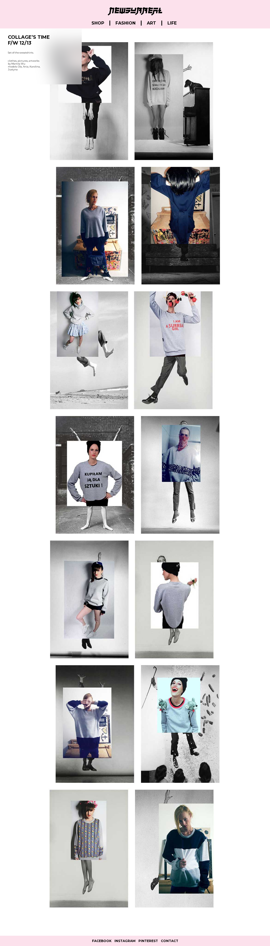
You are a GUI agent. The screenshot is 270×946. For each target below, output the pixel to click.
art (151, 23)
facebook (102, 941)
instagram (125, 941)
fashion (125, 23)
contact (169, 941)
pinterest (148, 941)
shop (97, 23)
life (172, 23)
